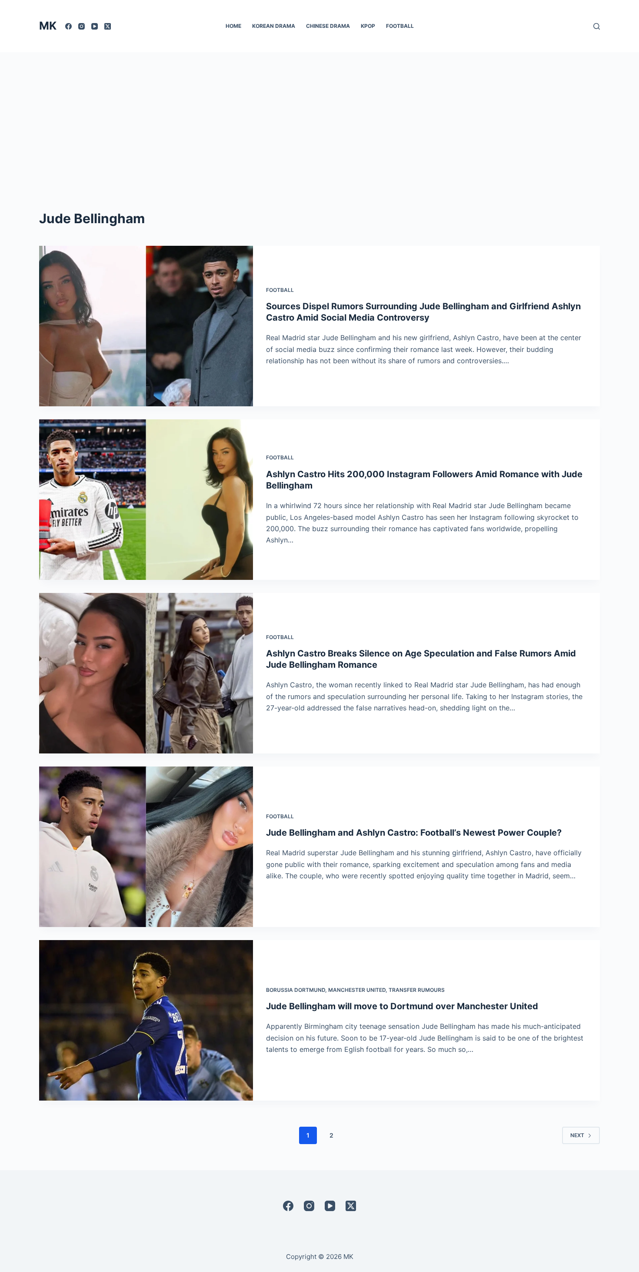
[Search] (596, 26)
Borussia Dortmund (295, 990)
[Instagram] (81, 26)
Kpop (368, 26)
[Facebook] (68, 26)
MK (48, 25)
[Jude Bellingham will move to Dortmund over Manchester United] (146, 1020)
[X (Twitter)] (107, 26)
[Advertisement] (319, 117)
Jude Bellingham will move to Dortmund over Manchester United (402, 1006)
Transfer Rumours (417, 990)
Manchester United (357, 990)
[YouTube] (94, 26)
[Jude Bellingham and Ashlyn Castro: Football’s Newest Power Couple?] (146, 847)
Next (577, 1135)
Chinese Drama (328, 26)
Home (233, 26)
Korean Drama (273, 26)
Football (400, 26)
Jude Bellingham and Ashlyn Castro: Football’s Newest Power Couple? (414, 832)
